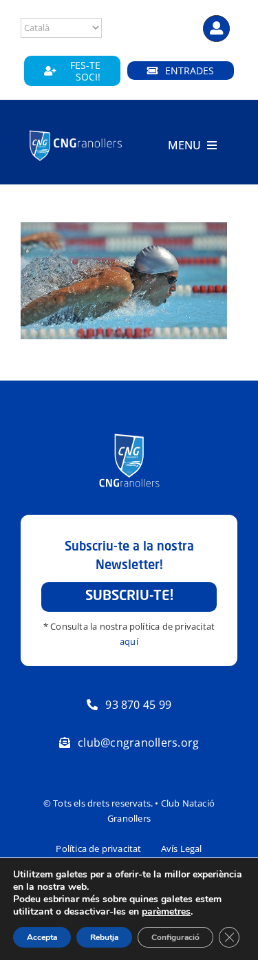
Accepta (42, 937)
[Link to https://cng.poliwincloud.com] (216, 28)
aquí (129, 641)
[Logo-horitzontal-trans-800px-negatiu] (76, 131)
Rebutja (104, 937)
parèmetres (166, 912)
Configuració (175, 937)
